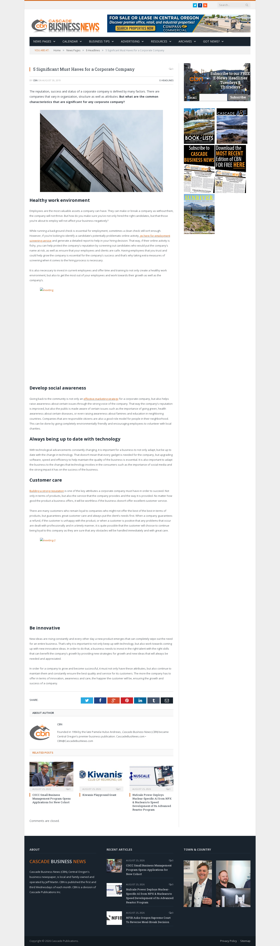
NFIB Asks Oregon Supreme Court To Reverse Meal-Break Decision (148, 920)
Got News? (211, 41)
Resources (159, 41)
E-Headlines (166, 80)
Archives (185, 41)
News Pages (42, 41)
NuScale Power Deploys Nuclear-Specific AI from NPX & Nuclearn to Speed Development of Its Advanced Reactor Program (152, 802)
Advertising (130, 41)
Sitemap (245, 941)
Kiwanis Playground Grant (99, 795)
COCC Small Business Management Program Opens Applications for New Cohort (51, 798)
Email (192, 97)
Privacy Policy (228, 941)
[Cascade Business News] (68, 23)
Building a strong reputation (47, 491)
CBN (35, 80)
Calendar (70, 41)
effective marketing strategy (101, 399)
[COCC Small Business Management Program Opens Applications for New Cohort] (51, 776)
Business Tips (99, 41)
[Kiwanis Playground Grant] (101, 776)
